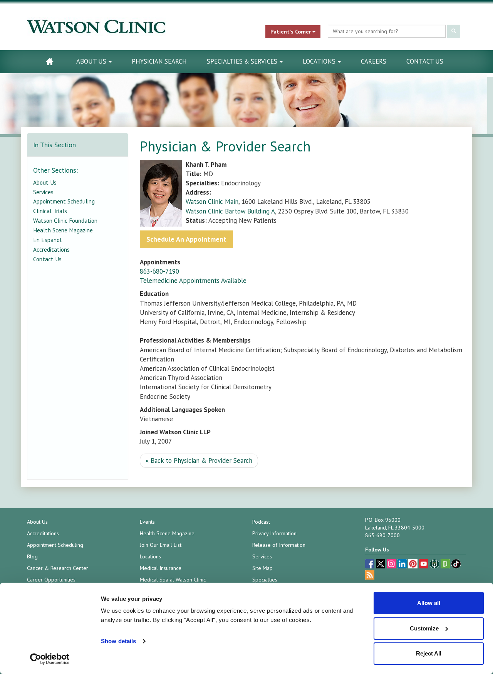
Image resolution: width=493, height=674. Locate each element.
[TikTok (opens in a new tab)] (456, 565)
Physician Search (159, 61)
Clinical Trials (50, 211)
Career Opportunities (51, 579)
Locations (320, 61)
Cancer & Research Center (57, 568)
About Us (92, 61)
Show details (118, 641)
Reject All (428, 653)
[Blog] (369, 576)
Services (43, 192)
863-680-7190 (159, 271)
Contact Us (424, 61)
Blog (32, 556)
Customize (424, 628)
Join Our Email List (160, 544)
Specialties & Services (243, 61)
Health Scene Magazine (63, 230)
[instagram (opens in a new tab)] (392, 565)
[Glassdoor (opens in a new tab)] (446, 565)
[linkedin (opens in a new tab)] (402, 565)
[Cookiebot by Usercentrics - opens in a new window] (50, 659)
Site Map (262, 568)
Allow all (428, 603)
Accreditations (51, 249)
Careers (373, 61)
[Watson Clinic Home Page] (49, 61)
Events (147, 521)
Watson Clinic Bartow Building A (230, 211)
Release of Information (278, 544)
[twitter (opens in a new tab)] (381, 565)
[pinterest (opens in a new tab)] (413, 565)
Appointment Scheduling (64, 201)
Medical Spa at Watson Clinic (173, 579)
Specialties (264, 579)
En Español (47, 240)
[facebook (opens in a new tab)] (370, 565)
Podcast (261, 521)
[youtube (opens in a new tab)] (424, 565)
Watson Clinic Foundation (65, 220)
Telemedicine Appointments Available (193, 280)
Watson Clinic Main (212, 201)
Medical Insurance (160, 568)
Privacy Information (274, 533)
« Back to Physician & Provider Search (199, 460)
